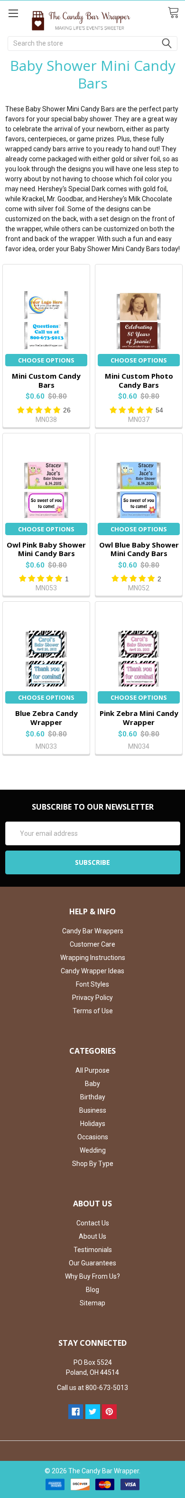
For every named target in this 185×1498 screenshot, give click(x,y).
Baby (92, 1083)
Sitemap (92, 1303)
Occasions (92, 1137)
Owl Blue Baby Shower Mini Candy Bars (139, 549)
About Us (92, 1236)
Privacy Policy (92, 997)
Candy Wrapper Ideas (92, 971)
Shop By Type (92, 1163)
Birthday (92, 1097)
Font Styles (92, 984)
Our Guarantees (92, 1263)
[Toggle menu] (13, 13)
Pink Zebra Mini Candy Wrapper (139, 717)
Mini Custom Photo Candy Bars (139, 380)
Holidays (92, 1123)
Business (92, 1110)
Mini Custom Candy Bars (46, 380)
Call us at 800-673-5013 (92, 1387)
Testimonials (93, 1249)
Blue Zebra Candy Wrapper (46, 717)
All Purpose (92, 1070)
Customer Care (92, 944)
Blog (92, 1289)
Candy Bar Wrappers (92, 931)
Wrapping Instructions (92, 957)
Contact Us (92, 1223)
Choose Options (46, 360)
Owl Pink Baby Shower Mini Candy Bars (46, 549)
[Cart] (176, 13)
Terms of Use (93, 1011)
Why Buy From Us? (92, 1276)
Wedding (93, 1150)
